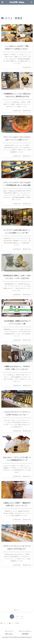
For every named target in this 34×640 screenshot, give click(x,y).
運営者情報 (25, 634)
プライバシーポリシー (25, 631)
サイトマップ (9, 631)
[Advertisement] (17, 588)
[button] (29, 371)
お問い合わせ (9, 634)
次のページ (17, 610)
